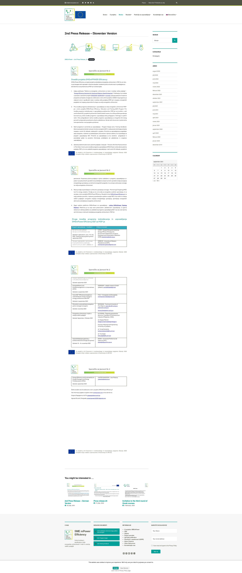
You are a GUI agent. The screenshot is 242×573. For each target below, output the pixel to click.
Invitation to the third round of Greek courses (134, 502)
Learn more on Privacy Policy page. (121, 570)
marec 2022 (156, 87)
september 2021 (157, 102)
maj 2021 (155, 114)
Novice (121, 15)
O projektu (113, 15)
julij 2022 (155, 75)
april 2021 (156, 117)
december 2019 (157, 145)
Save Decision (124, 568)
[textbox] (78, 532)
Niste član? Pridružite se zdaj (157, 3)
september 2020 (157, 129)
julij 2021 (155, 106)
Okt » (158, 181)
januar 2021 (156, 125)
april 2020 (156, 133)
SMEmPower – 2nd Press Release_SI (76, 59)
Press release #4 (100, 500)
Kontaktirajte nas (158, 15)
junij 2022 (155, 79)
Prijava (144, 3)
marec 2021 (156, 121)
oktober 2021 (157, 98)
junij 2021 (155, 110)
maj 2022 (155, 83)
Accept (116, 568)
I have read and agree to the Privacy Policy (165, 545)
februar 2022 (156, 90)
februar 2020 (156, 137)
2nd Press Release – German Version (77, 502)
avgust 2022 (156, 71)
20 (154, 176)
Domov (105, 15)
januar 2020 (156, 141)
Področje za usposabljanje (142, 15)
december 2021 (157, 94)
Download (91, 59)
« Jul (154, 181)
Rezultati (128, 15)
